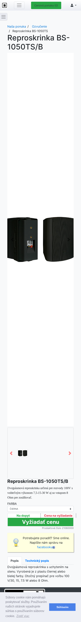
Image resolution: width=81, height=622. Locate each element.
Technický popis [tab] (37, 561)
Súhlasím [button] (62, 607)
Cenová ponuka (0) (46, 5)
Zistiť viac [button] (22, 616)
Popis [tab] (15, 561)
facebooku (44, 547)
